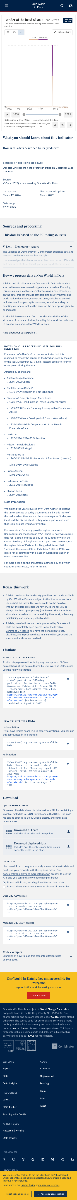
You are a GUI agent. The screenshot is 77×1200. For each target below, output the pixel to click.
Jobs (42, 1098)
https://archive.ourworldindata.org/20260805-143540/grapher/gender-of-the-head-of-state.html (32, 698)
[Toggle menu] (6, 5)
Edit (64, 32)
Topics (6, 1068)
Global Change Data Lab (53, 1009)
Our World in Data (38, 6)
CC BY (39, 127)
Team (43, 1091)
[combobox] (62, 6)
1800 (16, 114)
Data (5, 1076)
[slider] (24, 114)
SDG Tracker (10, 1107)
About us (45, 1068)
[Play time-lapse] (7, 115)
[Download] (55, 125)
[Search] (62, 6)
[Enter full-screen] (70, 125)
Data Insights (10, 1083)
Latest (6, 1099)
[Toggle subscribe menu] (70, 5)
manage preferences (48, 1185)
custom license (20, 1028)
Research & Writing (13, 1130)
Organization (47, 1076)
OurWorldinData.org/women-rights (19, 127)
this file (42, 566)
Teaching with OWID (14, 1114)
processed (27, 183)
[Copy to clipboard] (64, 679)
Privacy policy (10, 1170)
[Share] (62, 125)
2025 (68, 114)
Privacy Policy (28, 1185)
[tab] (8, 32)
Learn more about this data (45, 120)
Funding (44, 1083)
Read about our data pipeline (19, 333)
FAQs (31, 1036)
